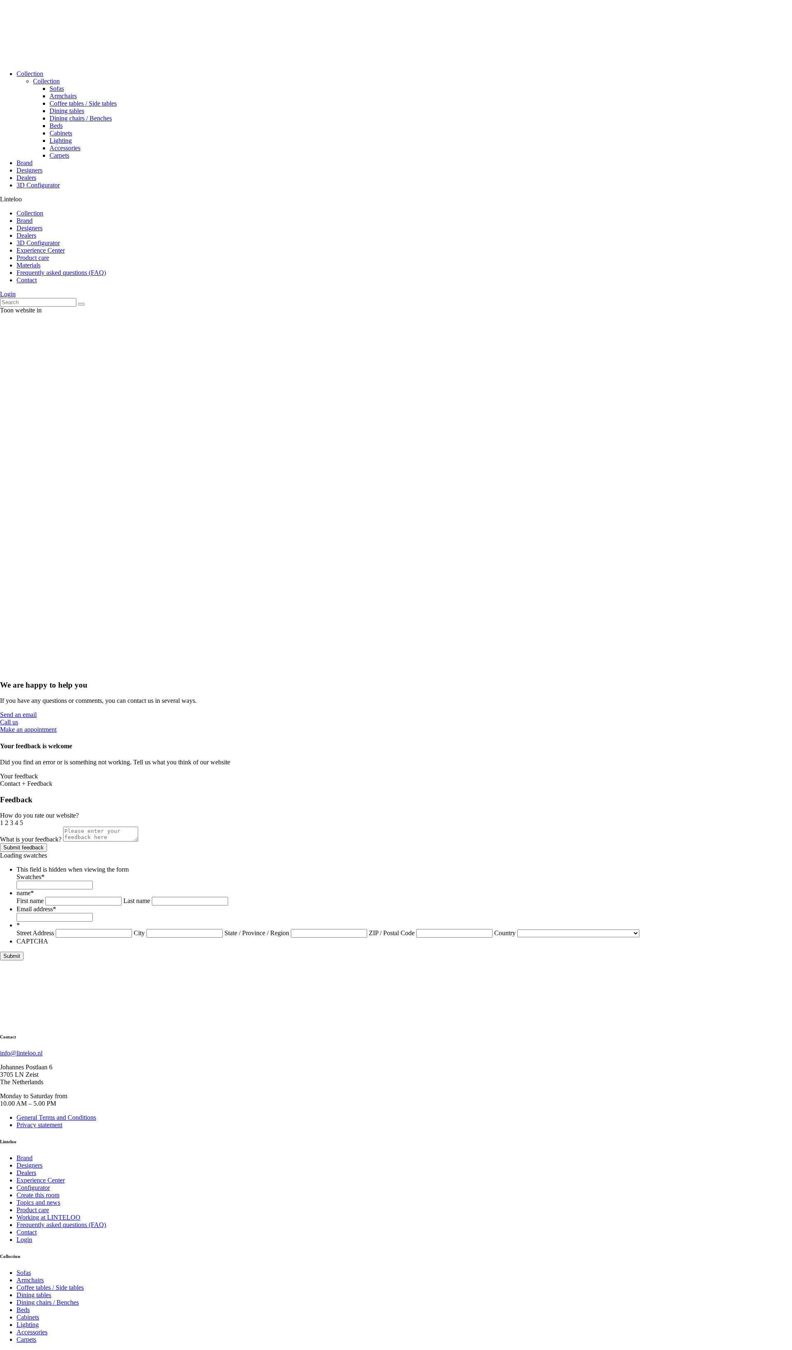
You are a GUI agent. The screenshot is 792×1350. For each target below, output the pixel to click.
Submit (11, 956)
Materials (28, 265)
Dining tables (67, 110)
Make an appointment (28, 729)
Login (8, 294)
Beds (56, 125)
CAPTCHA (32, 941)
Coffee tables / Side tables (83, 103)
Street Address (35, 932)
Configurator (33, 1187)
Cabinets (61, 133)
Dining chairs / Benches (81, 118)
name (25, 892)
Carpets (59, 155)
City (139, 932)
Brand (24, 162)
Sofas (57, 88)
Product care (32, 257)
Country (505, 932)
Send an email (18, 714)
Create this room (37, 1195)
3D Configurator (38, 185)
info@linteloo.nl (21, 1053)
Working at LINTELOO (48, 1217)
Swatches (30, 876)
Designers (29, 170)
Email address (36, 909)
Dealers (26, 177)
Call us (9, 722)
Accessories (65, 147)
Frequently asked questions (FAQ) (61, 272)
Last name (136, 900)
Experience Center (40, 250)
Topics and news (38, 1202)
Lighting (61, 140)
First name (30, 900)
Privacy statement (39, 1124)
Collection (29, 73)
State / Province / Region (256, 932)
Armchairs (63, 95)
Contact (26, 280)
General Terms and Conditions (56, 1117)
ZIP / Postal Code (392, 932)
